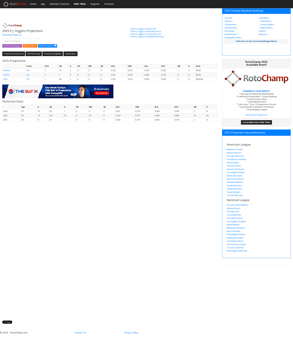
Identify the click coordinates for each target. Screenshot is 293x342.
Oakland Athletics (235, 182)
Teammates (70, 53)
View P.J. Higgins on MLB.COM (143, 29)
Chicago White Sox (235, 156)
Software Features (59, 3)
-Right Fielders (266, 27)
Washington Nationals (237, 250)
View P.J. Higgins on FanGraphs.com (145, 34)
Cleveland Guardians (236, 159)
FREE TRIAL (80, 3)
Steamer (6, 70)
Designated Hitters (233, 37)
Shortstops (229, 31)
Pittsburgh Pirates (235, 237)
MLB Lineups (29, 45)
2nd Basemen (230, 27)
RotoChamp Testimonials (256, 115)
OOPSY (6, 75)
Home (33, 3)
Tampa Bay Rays (234, 188)
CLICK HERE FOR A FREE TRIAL (256, 122)
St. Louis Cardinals (235, 247)
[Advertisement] (57, 14)
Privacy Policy (131, 332)
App (43, 3)
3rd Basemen (230, 34)
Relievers (263, 34)
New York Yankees (235, 178)
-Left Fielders (265, 21)
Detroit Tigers (233, 162)
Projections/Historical (14, 53)
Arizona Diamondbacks (237, 204)
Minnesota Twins (234, 175)
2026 (5, 79)
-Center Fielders (266, 24)
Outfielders (264, 18)
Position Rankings (11, 45)
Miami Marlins (233, 224)
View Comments (46, 45)
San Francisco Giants (236, 244)
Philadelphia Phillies (236, 234)
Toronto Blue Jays (235, 195)
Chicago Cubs (233, 211)
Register (95, 3)
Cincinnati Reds (10, 34)
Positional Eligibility (52, 53)
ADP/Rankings (33, 53)
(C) (20, 34)
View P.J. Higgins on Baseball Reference (147, 36)
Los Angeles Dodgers (236, 221)
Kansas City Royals (235, 169)
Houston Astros (234, 165)
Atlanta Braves (233, 208)
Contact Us (80, 332)
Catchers (228, 21)
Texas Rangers (234, 192)
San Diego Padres (235, 241)
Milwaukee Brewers (236, 227)
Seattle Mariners (234, 185)
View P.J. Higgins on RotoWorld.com (145, 31)
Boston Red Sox (234, 152)
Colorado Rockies (235, 218)
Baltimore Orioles (235, 149)
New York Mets (234, 231)
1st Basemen (230, 24)
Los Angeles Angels (236, 172)
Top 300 (228, 18)
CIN (27, 70)
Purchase (109, 3)
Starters (262, 31)
